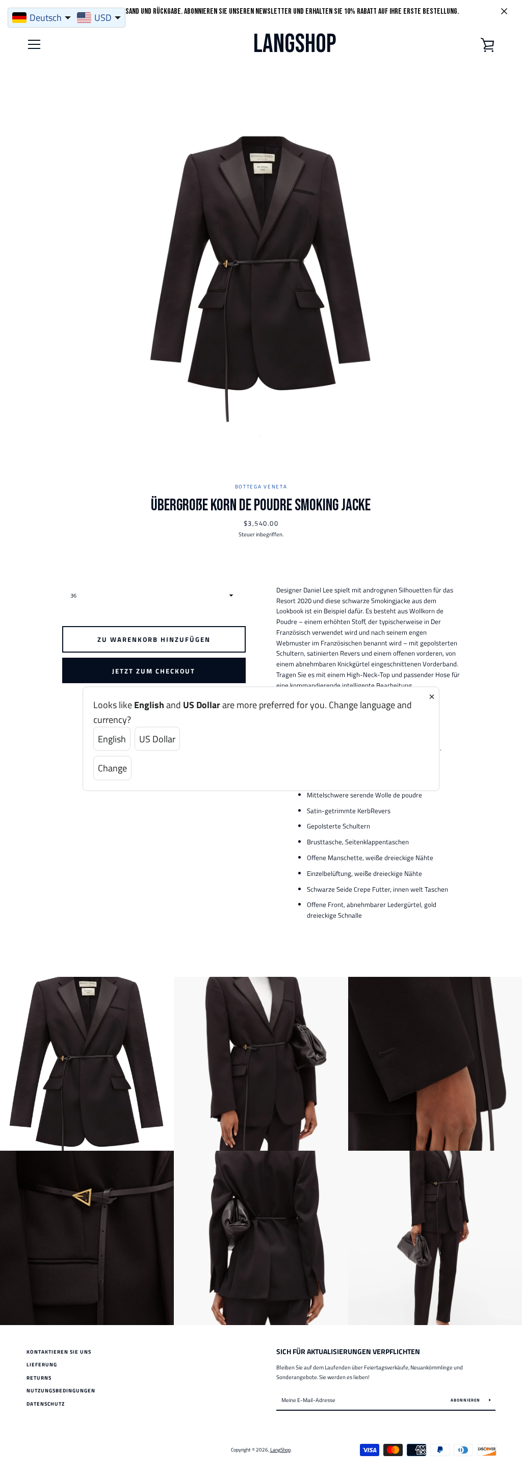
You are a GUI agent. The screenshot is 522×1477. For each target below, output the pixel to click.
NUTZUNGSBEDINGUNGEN (61, 1390)
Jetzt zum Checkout (153, 671)
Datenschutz (46, 1404)
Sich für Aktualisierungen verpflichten (348, 1351)
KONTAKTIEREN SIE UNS (59, 1352)
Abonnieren (466, 1400)
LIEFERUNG (42, 1364)
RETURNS (39, 1378)
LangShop (294, 44)
